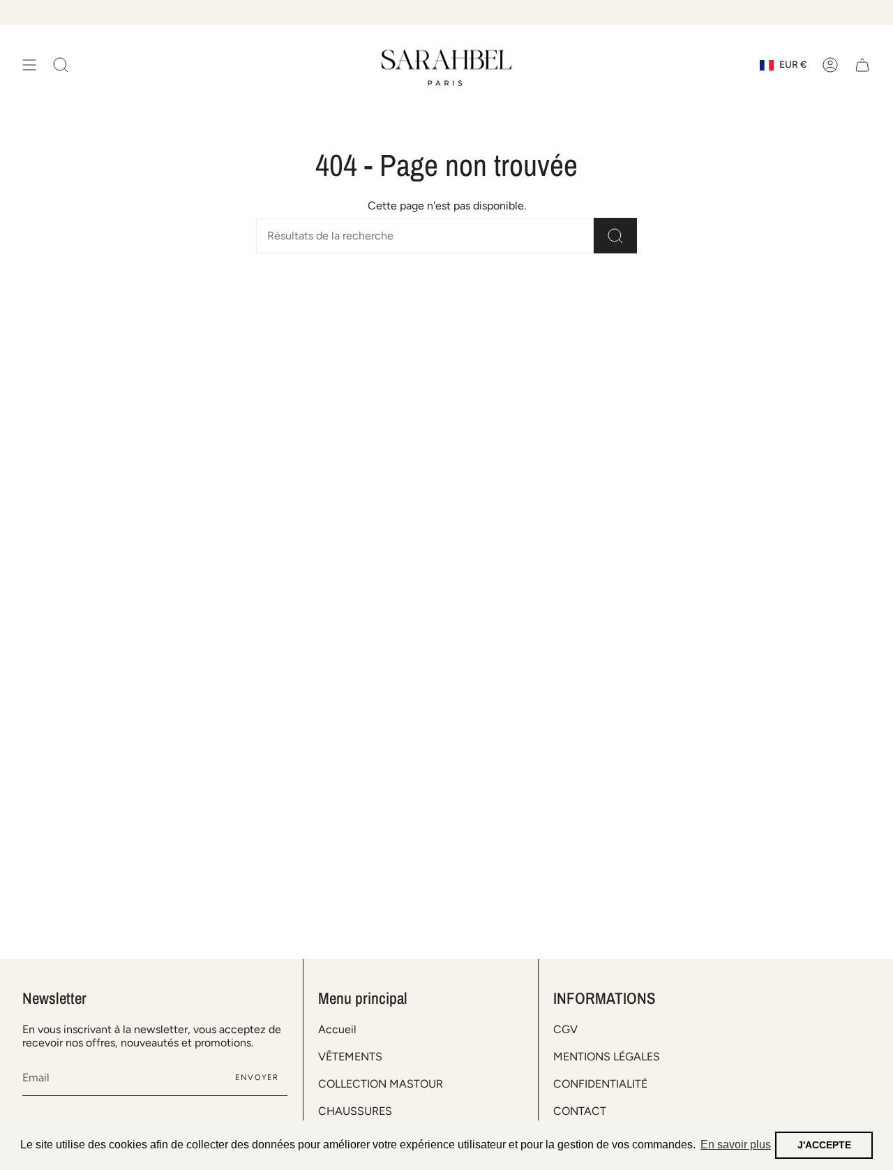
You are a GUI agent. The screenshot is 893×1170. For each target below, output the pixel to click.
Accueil (337, 1029)
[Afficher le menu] (29, 65)
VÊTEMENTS (350, 1056)
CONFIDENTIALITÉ (600, 1083)
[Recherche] (615, 235)
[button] (61, 65)
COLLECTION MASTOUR (380, 1083)
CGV (565, 1029)
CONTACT (579, 1111)
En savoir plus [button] (735, 1144)
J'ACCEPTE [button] (824, 1144)
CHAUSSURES (355, 1111)
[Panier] (862, 65)
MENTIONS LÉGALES (606, 1056)
